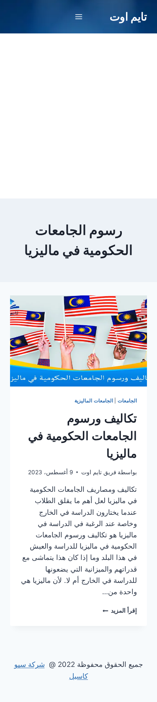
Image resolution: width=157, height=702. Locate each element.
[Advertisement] (78, 116)
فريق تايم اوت (98, 472)
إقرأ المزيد (120, 610)
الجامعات (127, 400)
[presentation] (78, 341)
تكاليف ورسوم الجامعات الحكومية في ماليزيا (82, 435)
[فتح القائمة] (78, 16)
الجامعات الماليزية (94, 400)
